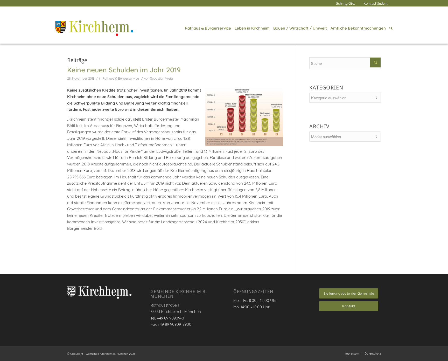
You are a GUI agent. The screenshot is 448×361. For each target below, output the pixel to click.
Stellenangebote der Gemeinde (349, 293)
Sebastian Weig (161, 78)
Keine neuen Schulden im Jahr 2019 (124, 69)
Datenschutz (373, 353)
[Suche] (390, 28)
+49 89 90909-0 (170, 318)
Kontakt (348, 306)
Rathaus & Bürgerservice (120, 78)
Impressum (352, 353)
